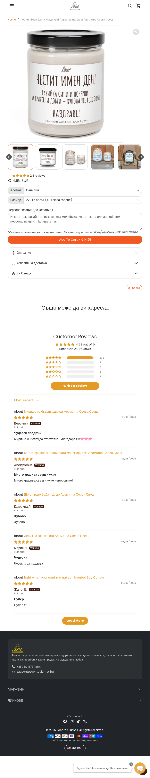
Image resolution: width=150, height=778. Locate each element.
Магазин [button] (16, 689)
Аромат (15, 190)
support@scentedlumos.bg (35, 672)
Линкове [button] (15, 700)
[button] (11, 6)
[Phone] (85, 721)
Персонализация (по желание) (30, 210)
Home (12, 19)
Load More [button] (75, 620)
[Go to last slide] (9, 157)
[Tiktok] (78, 721)
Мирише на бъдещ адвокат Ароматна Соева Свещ (61, 411)
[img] (23, 417)
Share (136, 288)
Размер (15, 200)
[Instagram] (71, 721)
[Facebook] (65, 721)
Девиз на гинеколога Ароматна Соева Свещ (56, 536)
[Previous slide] (12, 314)
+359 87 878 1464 (29, 667)
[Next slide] (141, 157)
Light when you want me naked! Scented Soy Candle (64, 577)
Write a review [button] (75, 386)
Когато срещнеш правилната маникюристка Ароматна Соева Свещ (73, 453)
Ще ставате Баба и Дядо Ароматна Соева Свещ (59, 494)
